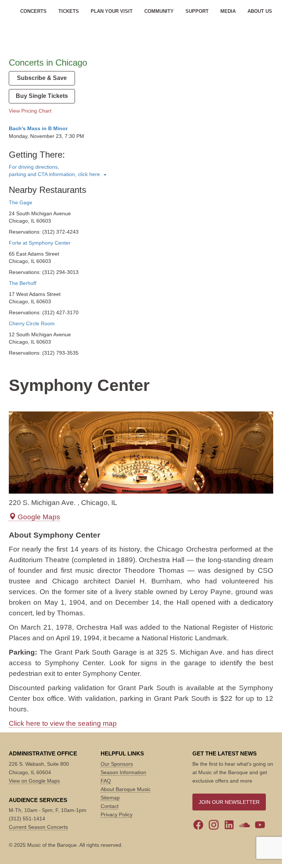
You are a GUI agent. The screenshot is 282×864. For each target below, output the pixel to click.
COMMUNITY (159, 11)
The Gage (20, 202)
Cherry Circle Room (32, 323)
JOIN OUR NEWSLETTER (229, 802)
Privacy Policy (117, 814)
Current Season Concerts (38, 827)
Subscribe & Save (42, 78)
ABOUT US (259, 11)
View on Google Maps (34, 781)
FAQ (106, 781)
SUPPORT (197, 11)
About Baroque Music (126, 789)
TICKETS (68, 11)
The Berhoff (22, 283)
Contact (110, 806)
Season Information (123, 772)
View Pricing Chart (30, 111)
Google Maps (38, 517)
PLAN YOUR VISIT (112, 11)
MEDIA (228, 11)
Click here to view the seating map (63, 723)
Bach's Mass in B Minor (38, 128)
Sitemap (110, 798)
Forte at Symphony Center (39, 243)
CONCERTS (33, 11)
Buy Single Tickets (42, 96)
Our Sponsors (117, 764)
